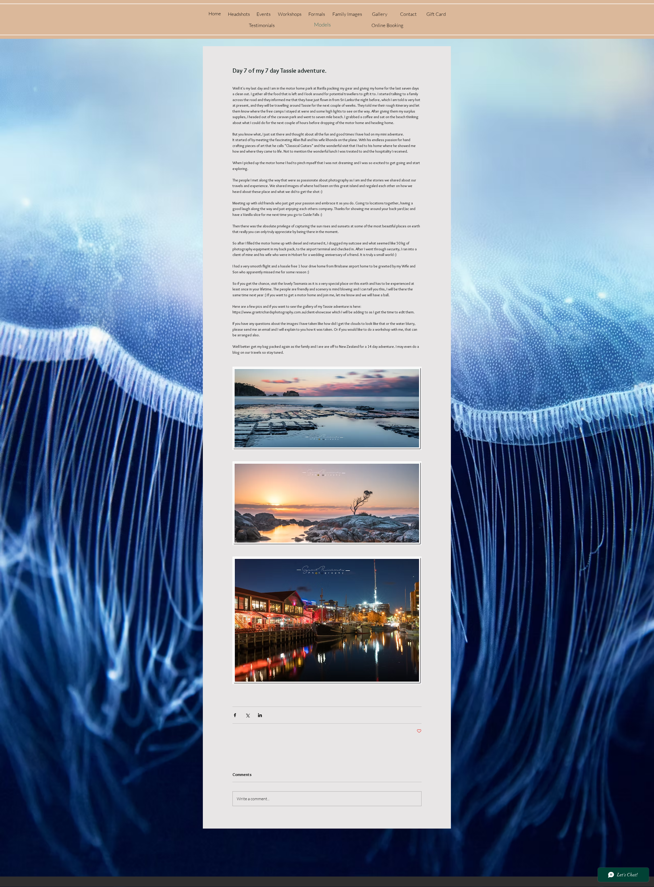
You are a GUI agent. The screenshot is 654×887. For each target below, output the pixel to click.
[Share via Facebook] (234, 715)
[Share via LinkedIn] (260, 715)
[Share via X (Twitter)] (247, 715)
